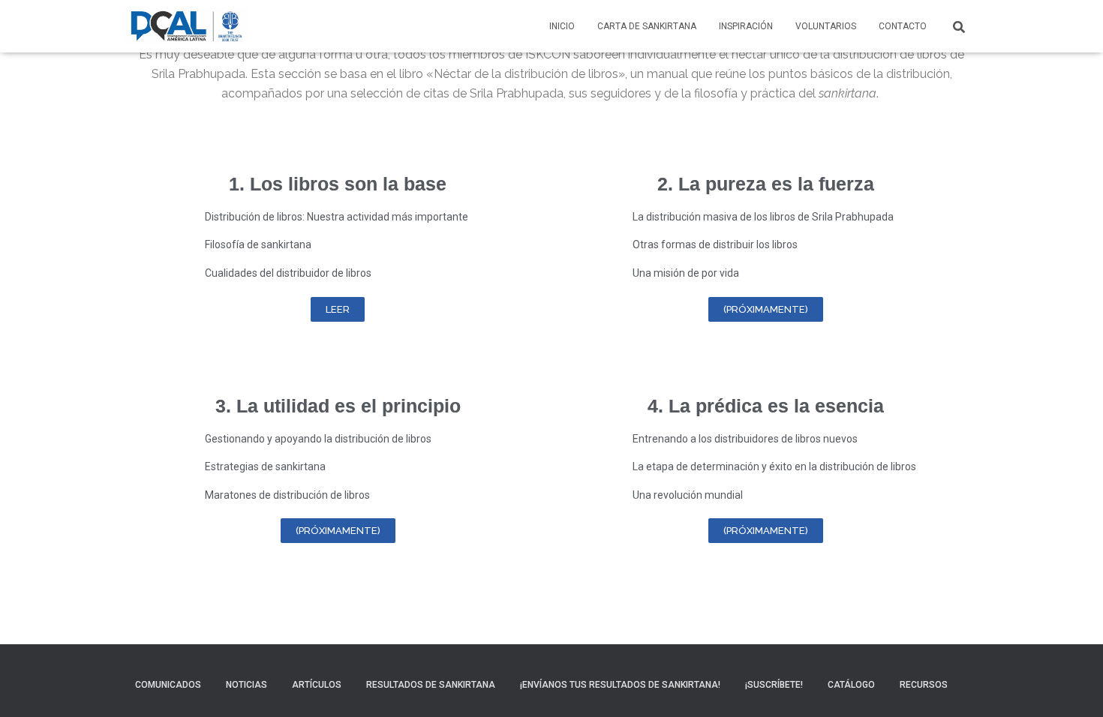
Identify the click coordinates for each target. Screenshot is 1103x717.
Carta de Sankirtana (646, 26)
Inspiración (746, 26)
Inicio (562, 26)
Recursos (924, 685)
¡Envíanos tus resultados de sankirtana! (620, 685)
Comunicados (168, 685)
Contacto (903, 26)
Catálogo (851, 685)
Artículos (316, 685)
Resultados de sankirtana (430, 685)
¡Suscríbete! (774, 685)
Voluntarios (825, 26)
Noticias (246, 685)
